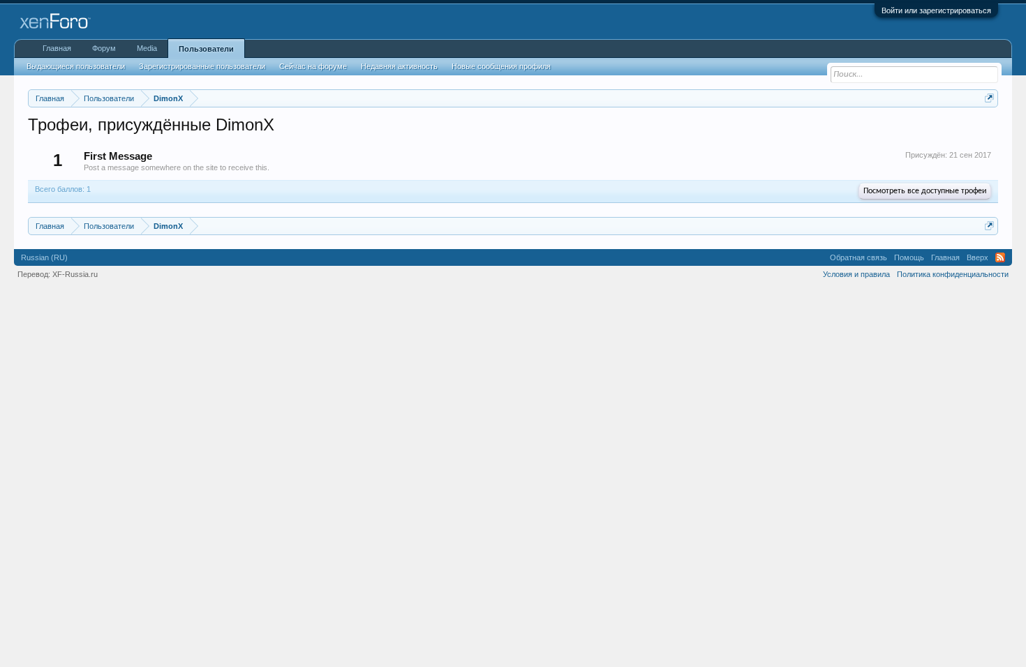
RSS (1000, 257)
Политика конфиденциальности (953, 274)
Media (147, 48)
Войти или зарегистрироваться (936, 10)
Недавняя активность (399, 66)
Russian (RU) (44, 257)
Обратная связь (858, 257)
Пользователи (206, 49)
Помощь (909, 257)
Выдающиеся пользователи (76, 66)
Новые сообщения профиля (501, 66)
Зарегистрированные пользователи (202, 66)
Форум (104, 48)
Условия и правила (856, 274)
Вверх (977, 257)
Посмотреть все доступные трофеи (924, 191)
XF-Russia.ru (75, 274)
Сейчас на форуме (313, 66)
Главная (57, 48)
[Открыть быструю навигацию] (989, 98)
